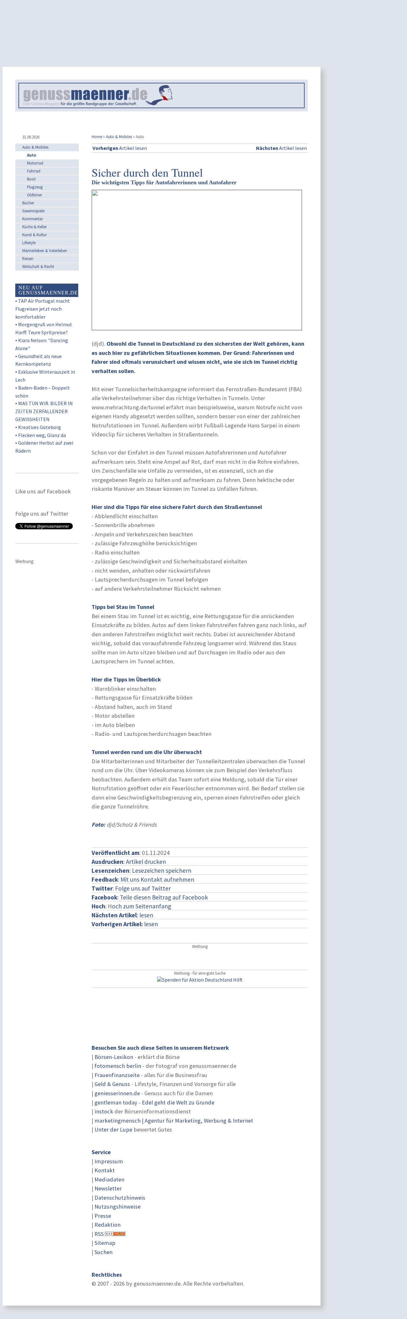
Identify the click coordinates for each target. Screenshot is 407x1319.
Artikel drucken (146, 861)
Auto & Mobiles (119, 136)
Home (97, 136)
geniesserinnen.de (117, 1093)
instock (103, 1111)
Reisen (27, 258)
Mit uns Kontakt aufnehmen (157, 879)
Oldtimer (34, 195)
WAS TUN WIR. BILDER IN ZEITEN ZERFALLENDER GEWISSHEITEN (44, 411)
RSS (99, 1234)
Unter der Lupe (113, 1129)
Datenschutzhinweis (119, 1197)
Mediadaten (109, 1179)
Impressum (108, 1161)
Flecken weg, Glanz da (42, 435)
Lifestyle (29, 242)
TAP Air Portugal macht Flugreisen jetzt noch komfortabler (42, 309)
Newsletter (108, 1188)
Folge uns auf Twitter (143, 888)
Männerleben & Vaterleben (44, 250)
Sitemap (104, 1242)
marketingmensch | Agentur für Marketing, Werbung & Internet (173, 1120)
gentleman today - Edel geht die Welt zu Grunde (154, 1102)
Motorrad (35, 163)
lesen (125, 924)
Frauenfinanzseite (117, 1075)
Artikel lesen (120, 148)
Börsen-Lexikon (113, 1057)
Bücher (28, 203)
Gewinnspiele (33, 211)
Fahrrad (33, 171)
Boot (31, 179)
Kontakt (104, 1170)
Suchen (103, 1252)
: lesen (122, 915)
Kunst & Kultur (34, 234)
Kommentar (32, 219)
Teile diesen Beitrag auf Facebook (164, 897)
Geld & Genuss (112, 1084)
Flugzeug (35, 187)
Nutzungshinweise (117, 1206)
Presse (102, 1215)
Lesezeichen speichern (161, 870)
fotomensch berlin (117, 1065)
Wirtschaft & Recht (38, 266)
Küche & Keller (34, 226)
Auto (31, 155)
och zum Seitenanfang (141, 906)
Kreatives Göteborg (39, 427)
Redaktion (107, 1224)
